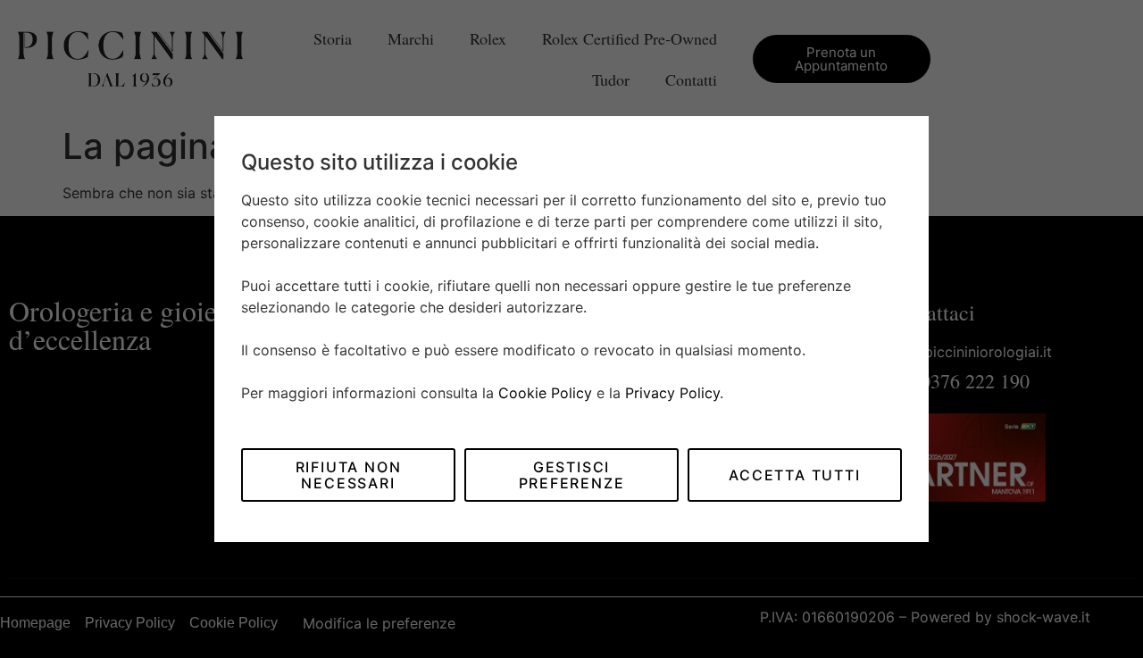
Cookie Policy (545, 393)
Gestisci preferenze (572, 475)
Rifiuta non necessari (349, 475)
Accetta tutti (794, 475)
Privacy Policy (672, 393)
